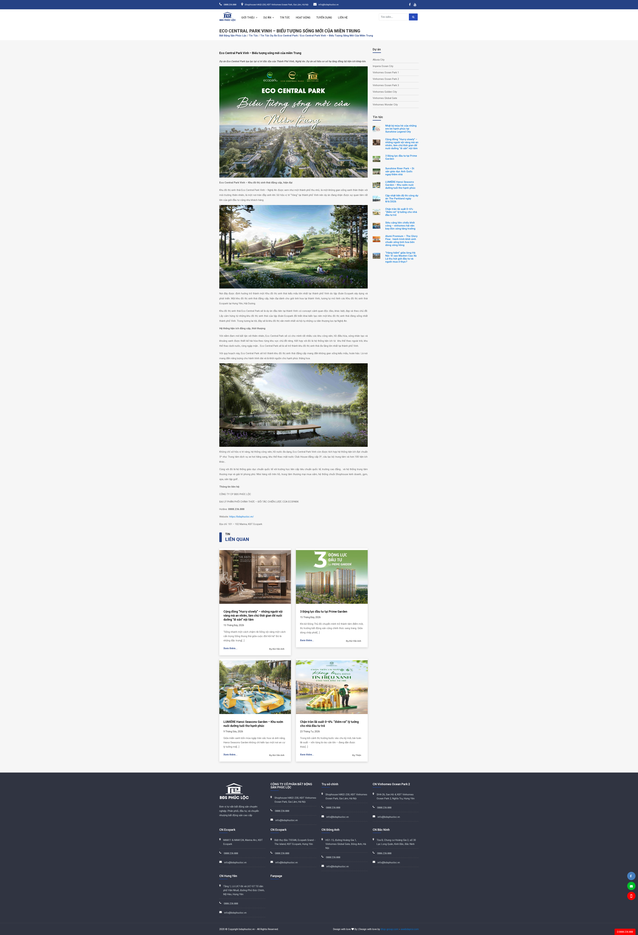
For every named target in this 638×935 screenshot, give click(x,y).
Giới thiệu (248, 17)
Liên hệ (343, 17)
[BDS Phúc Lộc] (631, 876)
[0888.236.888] (631, 896)
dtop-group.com (389, 929)
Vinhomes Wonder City (385, 104)
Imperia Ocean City (383, 66)
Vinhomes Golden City (385, 91)
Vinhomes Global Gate (385, 98)
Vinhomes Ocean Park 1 (386, 72)
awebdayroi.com (410, 929)
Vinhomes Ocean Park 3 (386, 85)
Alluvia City (378, 59)
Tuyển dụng (324, 17)
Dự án (267, 17)
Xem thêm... (230, 648)
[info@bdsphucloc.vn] (631, 886)
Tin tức (285, 17)
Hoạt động (303, 17)
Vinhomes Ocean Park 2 (386, 78)
